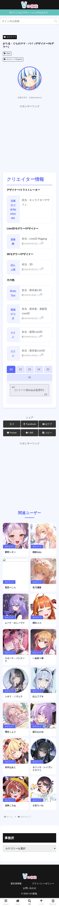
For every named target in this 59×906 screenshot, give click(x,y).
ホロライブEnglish (14, 59)
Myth (8, 53)
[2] (42, 268)
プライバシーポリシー (43, 883)
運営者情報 (16, 883)
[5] (41, 336)
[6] (42, 354)
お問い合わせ (29, 888)
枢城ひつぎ (13, 314)
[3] (41, 294)
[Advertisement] (29, 138)
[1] (42, 243)
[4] (42, 317)
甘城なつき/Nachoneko (13, 209)
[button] (56, 21)
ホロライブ (11, 37)
